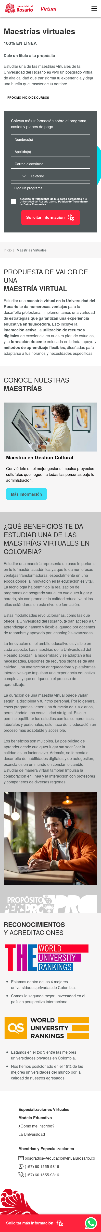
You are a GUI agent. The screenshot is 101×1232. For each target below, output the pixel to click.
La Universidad (31, 1134)
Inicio (8, 250)
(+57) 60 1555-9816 (42, 1166)
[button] (92, 8)
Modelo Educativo (35, 1117)
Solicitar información (45, 217)
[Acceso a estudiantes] (86, 8)
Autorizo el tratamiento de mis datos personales (51, 199)
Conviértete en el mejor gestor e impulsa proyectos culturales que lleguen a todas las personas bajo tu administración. (50, 474)
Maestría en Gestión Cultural (39, 457)
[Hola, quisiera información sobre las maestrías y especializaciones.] (91, 1222)
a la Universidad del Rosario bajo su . (54, 201)
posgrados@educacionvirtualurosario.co (60, 1158)
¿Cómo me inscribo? (36, 1126)
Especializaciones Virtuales (43, 1109)
